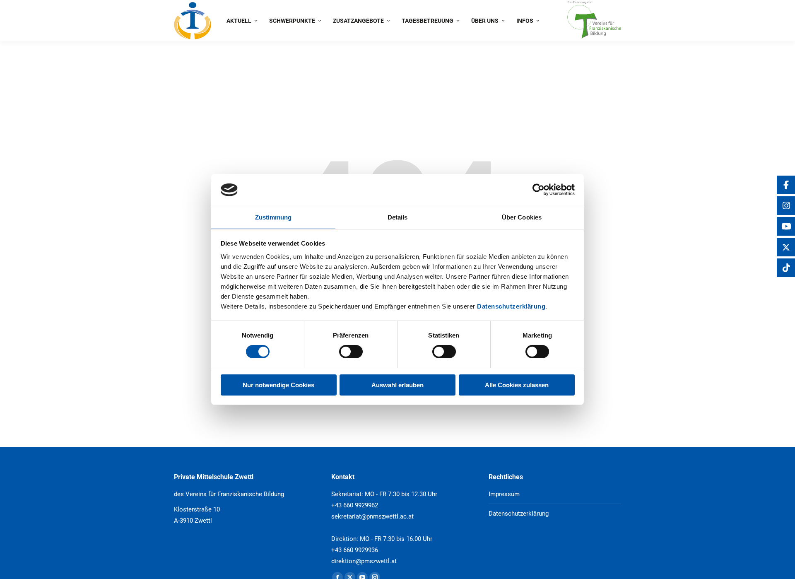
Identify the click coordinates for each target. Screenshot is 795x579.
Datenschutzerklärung (511, 306)
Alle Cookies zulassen (517, 384)
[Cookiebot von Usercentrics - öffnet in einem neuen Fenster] (538, 189)
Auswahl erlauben (397, 384)
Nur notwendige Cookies (278, 384)
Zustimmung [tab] (273, 217)
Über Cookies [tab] (522, 217)
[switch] (351, 351)
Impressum (504, 494)
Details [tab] (398, 217)
